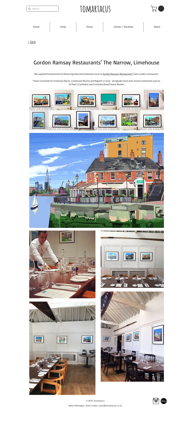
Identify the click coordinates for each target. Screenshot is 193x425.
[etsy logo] (164, 401)
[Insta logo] (156, 401)
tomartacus (95, 8)
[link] (158, 9)
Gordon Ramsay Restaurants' (118, 74)
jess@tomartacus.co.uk (111, 405)
